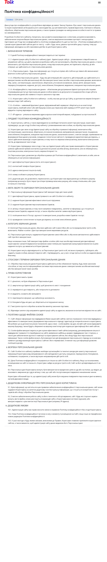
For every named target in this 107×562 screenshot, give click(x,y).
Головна (9, 19)
